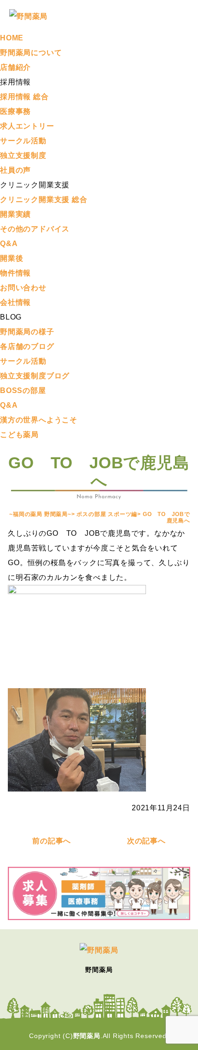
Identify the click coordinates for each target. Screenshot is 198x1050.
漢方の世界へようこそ (38, 420)
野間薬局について (31, 52)
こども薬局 (19, 434)
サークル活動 (23, 141)
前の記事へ (51, 841)
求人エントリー (27, 126)
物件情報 (15, 273)
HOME (11, 38)
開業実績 (15, 214)
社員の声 (15, 170)
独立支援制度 (23, 155)
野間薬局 (86, 1035)
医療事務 (15, 111)
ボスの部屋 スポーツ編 (106, 514)
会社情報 (15, 302)
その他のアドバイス (35, 229)
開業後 (11, 258)
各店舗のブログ (27, 346)
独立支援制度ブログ (35, 376)
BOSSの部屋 (23, 390)
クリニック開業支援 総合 (43, 199)
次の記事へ (146, 841)
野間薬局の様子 (27, 332)
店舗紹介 (15, 67)
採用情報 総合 (24, 97)
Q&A (8, 243)
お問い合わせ (23, 288)
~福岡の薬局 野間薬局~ (40, 514)
